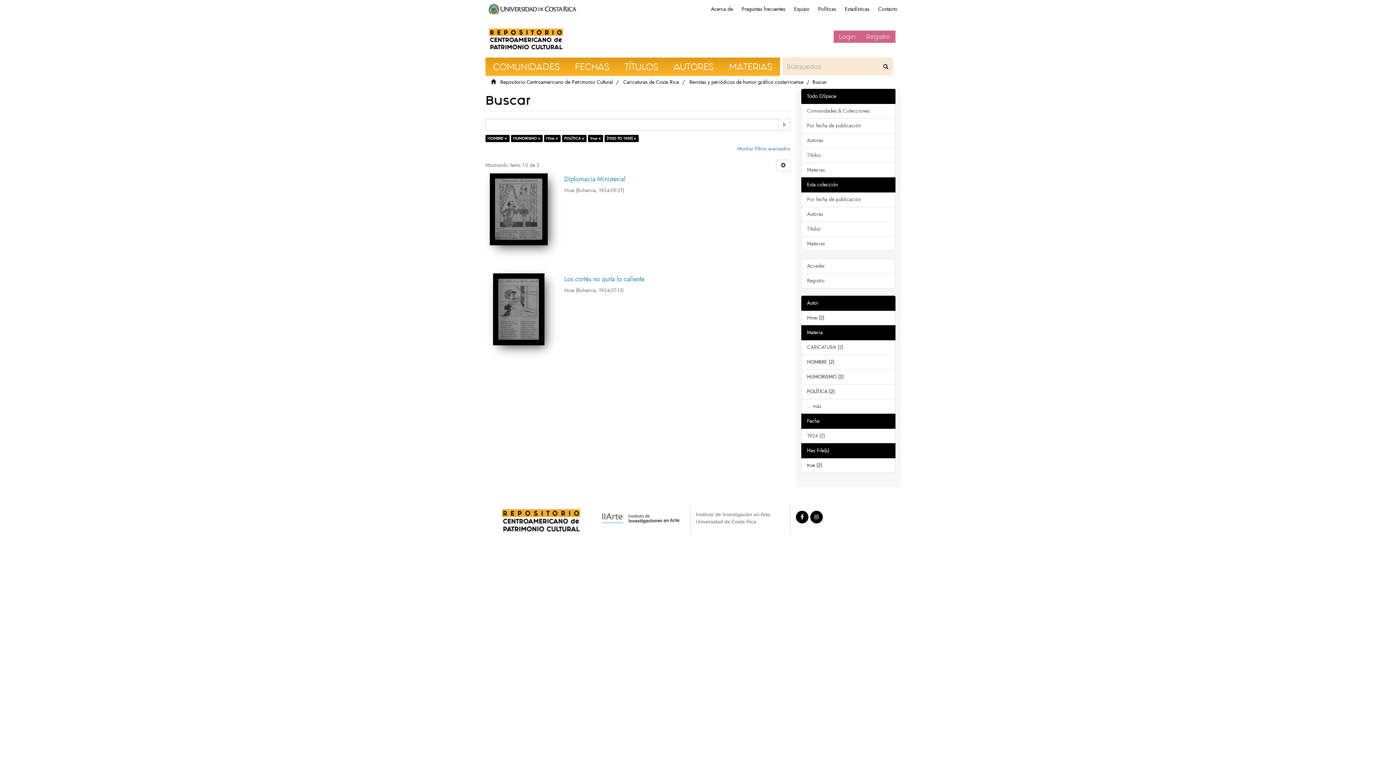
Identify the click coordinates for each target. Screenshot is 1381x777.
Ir (784, 124)
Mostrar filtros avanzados (763, 148)
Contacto (887, 9)
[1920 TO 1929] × (621, 138)
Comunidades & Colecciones (838, 111)
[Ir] (886, 67)
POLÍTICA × (574, 138)
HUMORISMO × (527, 138)
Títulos (814, 155)
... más (814, 406)
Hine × (552, 138)
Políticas (827, 9)
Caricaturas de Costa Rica (651, 82)
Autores (815, 140)
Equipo (802, 9)
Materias (816, 170)
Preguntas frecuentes (763, 9)
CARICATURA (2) (825, 347)
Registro (878, 37)
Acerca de (722, 9)
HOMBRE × (497, 138)
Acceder (816, 266)
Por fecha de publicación (834, 125)
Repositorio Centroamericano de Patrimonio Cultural (556, 82)
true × (596, 138)
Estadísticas (857, 9)
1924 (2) (816, 435)
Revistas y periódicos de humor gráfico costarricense (746, 82)
